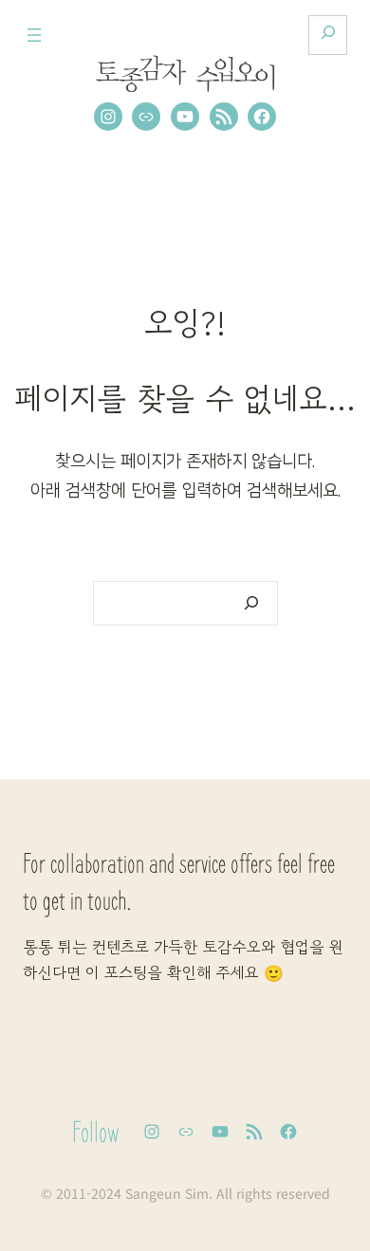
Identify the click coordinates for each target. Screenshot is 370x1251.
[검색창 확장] (327, 35)
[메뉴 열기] (34, 35)
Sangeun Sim (167, 1193)
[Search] (251, 603)
